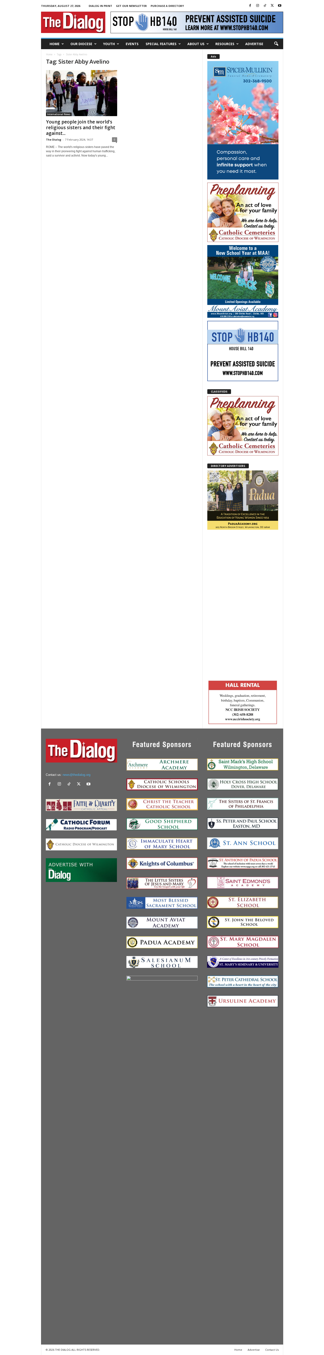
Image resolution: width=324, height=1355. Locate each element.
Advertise (254, 44)
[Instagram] (257, 5)
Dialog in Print (100, 6)
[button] (276, 44)
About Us (195, 44)
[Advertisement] (242, 604)
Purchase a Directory (167, 6)
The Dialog (53, 139)
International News (58, 114)
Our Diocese (81, 44)
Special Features (161, 44)
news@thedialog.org (76, 775)
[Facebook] (250, 5)
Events (132, 44)
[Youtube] (279, 5)
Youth (109, 44)
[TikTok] (265, 5)
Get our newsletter (131, 6)
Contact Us (272, 1349)
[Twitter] (272, 5)
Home (55, 44)
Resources (224, 44)
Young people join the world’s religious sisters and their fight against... (80, 127)
